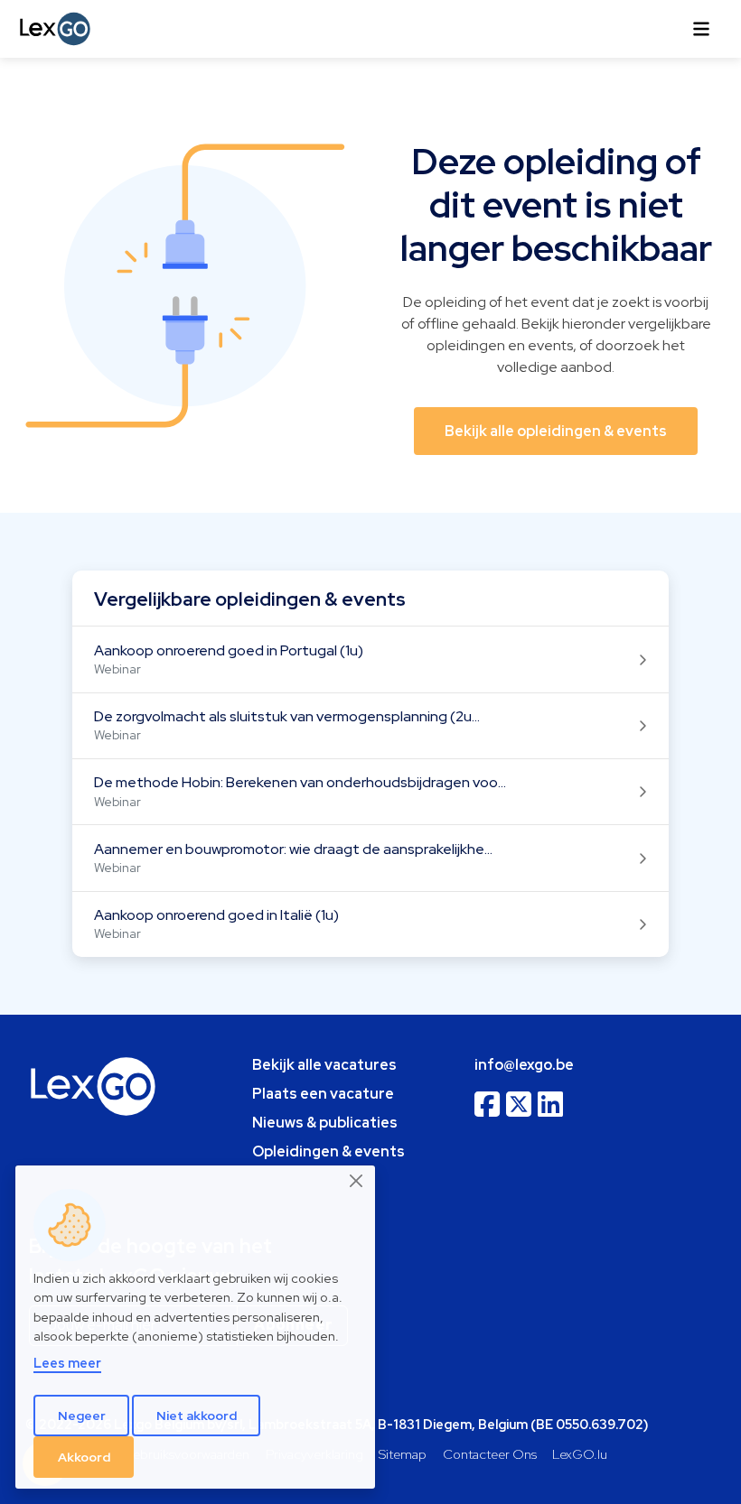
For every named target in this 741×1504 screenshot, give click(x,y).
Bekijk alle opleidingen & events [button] (556, 431)
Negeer (82, 1415)
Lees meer (67, 1362)
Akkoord (84, 1457)
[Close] (356, 1181)
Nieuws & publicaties (325, 1122)
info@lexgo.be (524, 1064)
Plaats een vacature (323, 1093)
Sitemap (403, 1453)
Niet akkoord (196, 1415)
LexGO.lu (579, 1453)
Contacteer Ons (490, 1453)
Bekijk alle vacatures (324, 1064)
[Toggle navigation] (701, 29)
